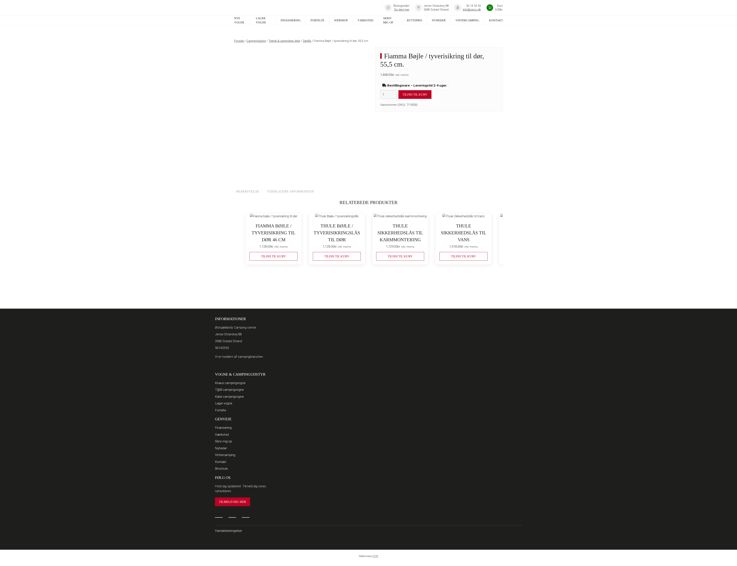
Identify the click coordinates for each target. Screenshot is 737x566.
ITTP (375, 556)
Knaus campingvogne (230, 383)
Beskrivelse (247, 191)
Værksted (365, 20)
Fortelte (317, 20)
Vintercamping (467, 20)
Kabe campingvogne (229, 396)
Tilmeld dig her (232, 501)
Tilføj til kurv (414, 94)
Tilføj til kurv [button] (273, 256)
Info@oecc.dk (472, 9)
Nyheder (439, 20)
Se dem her (401, 9)
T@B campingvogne (229, 390)
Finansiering (291, 20)
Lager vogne (261, 20)
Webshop (341, 20)
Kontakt (496, 20)
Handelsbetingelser (228, 531)
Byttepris (414, 20)
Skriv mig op (388, 20)
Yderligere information (290, 191)
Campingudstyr (256, 41)
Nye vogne (239, 20)
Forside (239, 41)
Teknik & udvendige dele (284, 41)
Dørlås (307, 41)
